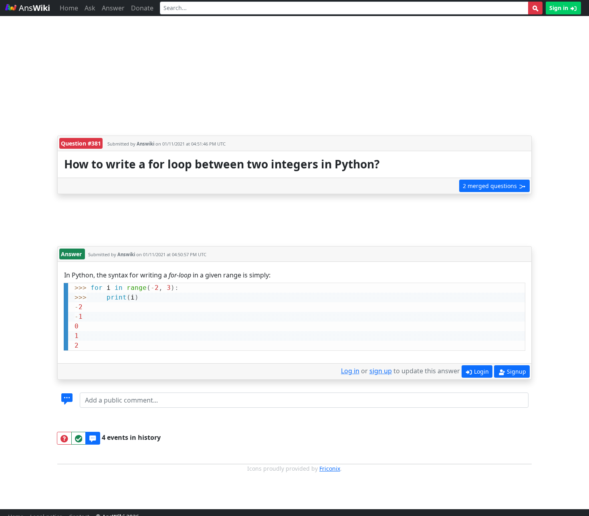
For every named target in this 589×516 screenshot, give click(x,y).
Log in (350, 370)
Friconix (329, 468)
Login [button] (480, 371)
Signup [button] (515, 371)
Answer (113, 8)
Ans (33, 7)
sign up (380, 370)
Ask (90, 8)
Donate (142, 8)
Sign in (559, 8)
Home (69, 8)
